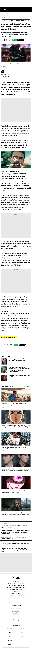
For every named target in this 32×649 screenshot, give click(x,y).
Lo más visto (6, 356)
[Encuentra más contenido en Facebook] (2, 40)
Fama (10, 636)
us (10, 632)
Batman (5, 351)
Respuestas (10, 628)
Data (22, 632)
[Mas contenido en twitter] (16, 620)
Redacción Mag (7, 74)
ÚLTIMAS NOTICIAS (7, 523)
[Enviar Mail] (2, 74)
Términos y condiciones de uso (16, 602)
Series (10, 351)
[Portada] (16, 580)
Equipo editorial (16, 581)
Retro (22, 636)
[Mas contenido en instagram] (18, 620)
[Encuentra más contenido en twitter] (6, 40)
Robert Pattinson (13, 133)
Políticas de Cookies (16, 608)
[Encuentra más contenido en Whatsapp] (9, 40)
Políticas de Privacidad (16, 605)
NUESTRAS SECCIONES (16, 625)
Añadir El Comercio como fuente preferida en (16, 20)
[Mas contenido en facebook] (13, 620)
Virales (10, 640)
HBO (14, 351)
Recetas (22, 640)
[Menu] (2, 9)
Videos (22, 628)
